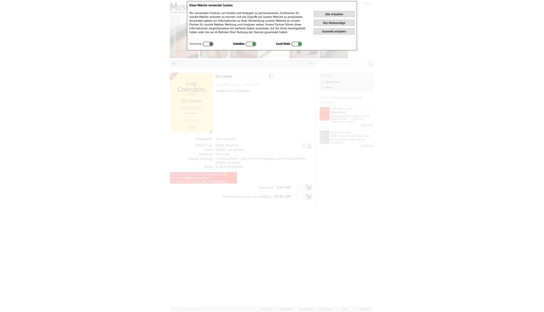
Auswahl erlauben (334, 31)
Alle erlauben (334, 14)
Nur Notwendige (334, 23)
